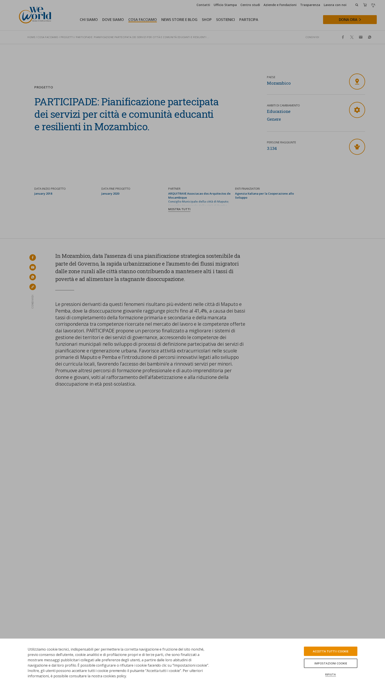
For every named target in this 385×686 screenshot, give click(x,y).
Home (31, 37)
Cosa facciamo (47, 37)
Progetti (67, 37)
